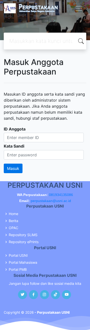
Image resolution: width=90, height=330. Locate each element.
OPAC (13, 228)
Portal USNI (18, 255)
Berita (13, 221)
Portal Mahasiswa (23, 262)
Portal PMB (18, 269)
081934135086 (61, 195)
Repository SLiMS (23, 235)
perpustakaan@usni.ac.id (51, 201)
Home (13, 214)
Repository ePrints (23, 242)
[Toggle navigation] (79, 8)
